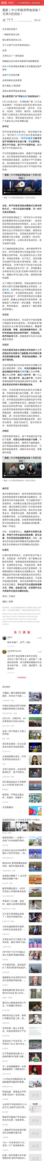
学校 (9, 74)
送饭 (25, 96)
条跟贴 (21, 677)
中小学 (18, 135)
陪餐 (7, 289)
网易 (4, 3)
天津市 (23, 371)
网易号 (11, 3)
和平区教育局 (28, 138)
